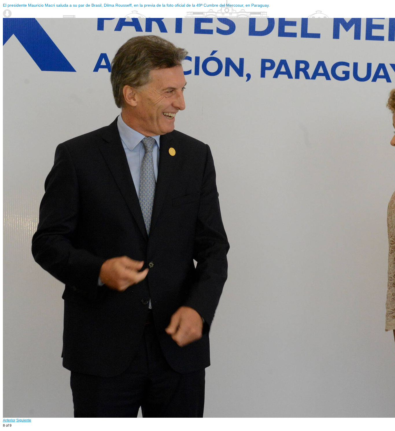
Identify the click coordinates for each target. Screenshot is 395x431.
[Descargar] (7, 13)
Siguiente (23, 420)
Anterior (9, 420)
